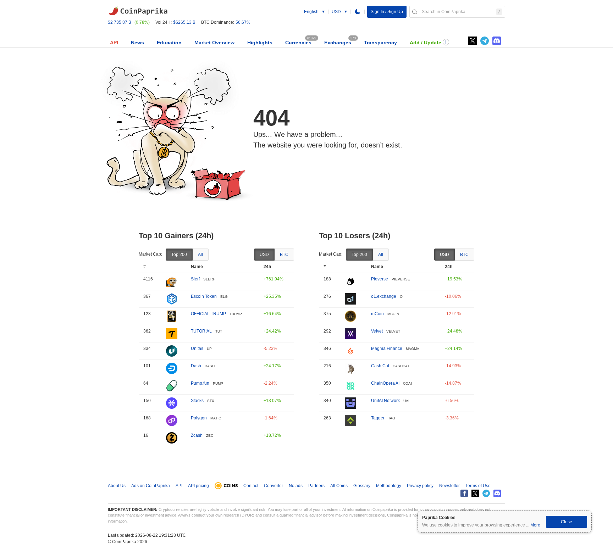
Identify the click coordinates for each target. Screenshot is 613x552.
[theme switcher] (357, 11)
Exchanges (337, 42)
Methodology (388, 485)
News (137, 42)
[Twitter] (472, 41)
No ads (296, 485)
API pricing (198, 485)
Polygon (199, 418)
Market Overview (214, 42)
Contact (250, 485)
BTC (284, 254)
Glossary (361, 485)
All (200, 254)
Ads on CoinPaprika (150, 485)
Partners (316, 485)
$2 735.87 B (119, 22)
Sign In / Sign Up (387, 11)
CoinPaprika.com (138, 11)
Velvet (377, 331)
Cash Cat (380, 365)
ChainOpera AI (385, 383)
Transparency (380, 42)
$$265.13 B (184, 22)
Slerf (195, 279)
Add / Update (425, 42)
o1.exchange (383, 296)
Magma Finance (386, 348)
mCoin (377, 313)
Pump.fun (200, 383)
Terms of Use (478, 485)
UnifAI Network (385, 400)
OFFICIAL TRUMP (208, 313)
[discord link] (496, 41)
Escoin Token (204, 296)
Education (169, 42)
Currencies (298, 42)
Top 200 (179, 254)
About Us (117, 485)
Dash (196, 365)
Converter (273, 485)
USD (264, 254)
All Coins (339, 485)
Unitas (197, 348)
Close (566, 521)
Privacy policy (420, 485)
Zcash (197, 435)
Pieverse (379, 279)
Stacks (197, 400)
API (114, 42)
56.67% (243, 22)
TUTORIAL (201, 331)
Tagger (378, 418)
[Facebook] (464, 493)
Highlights (259, 42)
